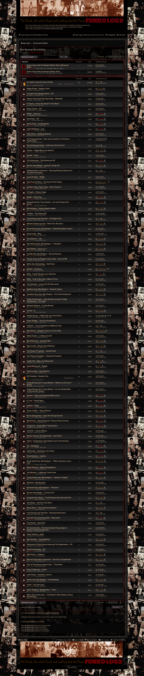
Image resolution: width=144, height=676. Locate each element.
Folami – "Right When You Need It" (40, 150)
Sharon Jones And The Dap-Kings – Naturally (44, 99)
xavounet (31, 215)
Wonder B (40, 52)
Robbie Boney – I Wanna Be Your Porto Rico (44, 316)
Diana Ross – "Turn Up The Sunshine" (42, 508)
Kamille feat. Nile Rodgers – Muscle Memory (44, 254)
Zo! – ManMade (33, 446)
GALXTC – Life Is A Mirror (37, 431)
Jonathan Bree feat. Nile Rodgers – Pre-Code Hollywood (49, 294)
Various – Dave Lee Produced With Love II (43, 395)
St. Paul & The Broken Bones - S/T (40, 94)
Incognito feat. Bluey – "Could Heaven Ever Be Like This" (49, 498)
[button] (106, 57)
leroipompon (101, 330)
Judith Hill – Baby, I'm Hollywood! (40, 361)
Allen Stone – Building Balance (39, 134)
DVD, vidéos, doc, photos (56, 68)
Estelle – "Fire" (32, 155)
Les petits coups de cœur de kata (40, 82)
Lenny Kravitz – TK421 (35, 177)
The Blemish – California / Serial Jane (41, 472)
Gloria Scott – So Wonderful (38, 124)
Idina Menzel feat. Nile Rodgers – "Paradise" (44, 244)
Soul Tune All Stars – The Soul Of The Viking (44, 182)
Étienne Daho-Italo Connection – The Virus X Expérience (49, 559)
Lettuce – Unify (33, 406)
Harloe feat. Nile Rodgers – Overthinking (42, 580)
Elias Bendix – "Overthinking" (38, 539)
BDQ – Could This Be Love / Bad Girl (41, 274)
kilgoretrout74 (101, 138)
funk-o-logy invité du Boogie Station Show (43, 71)
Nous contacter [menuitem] (78, 640)
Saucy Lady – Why (34, 234)
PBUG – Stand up (34, 114)
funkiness (33, 52)
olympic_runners (103, 181)
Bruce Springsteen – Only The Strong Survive (45, 416)
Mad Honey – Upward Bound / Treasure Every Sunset (48, 421)
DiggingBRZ (32, 115)
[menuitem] (121, 35)
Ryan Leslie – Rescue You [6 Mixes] (41, 346)
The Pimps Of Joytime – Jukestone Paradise (44, 356)
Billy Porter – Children (35, 554)
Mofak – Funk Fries (34, 197)
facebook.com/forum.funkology (53, 29)
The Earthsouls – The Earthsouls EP (41, 160)
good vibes (32, 110)
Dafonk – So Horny (34, 269)
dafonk (31, 270)
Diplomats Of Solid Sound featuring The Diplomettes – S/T (49, 544)
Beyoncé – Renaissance (36, 482)
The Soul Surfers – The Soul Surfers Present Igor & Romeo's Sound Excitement (47, 529)
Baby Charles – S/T (34, 109)
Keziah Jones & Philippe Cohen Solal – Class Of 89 (47, 259)
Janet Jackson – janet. (35, 534)
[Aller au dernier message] (103, 65)
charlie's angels (102, 268)
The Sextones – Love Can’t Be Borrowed (43, 284)
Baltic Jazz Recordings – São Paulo (41, 264)
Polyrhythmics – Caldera (36, 456)
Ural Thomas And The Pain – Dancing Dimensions (46, 513)
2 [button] (111, 56)
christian (100, 88)
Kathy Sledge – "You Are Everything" (41, 321)
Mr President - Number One (37, 376)
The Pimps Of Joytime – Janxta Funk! (41, 351)
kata (30, 85)
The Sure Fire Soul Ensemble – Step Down (43, 518)
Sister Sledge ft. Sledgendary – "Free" (41, 590)
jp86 (99, 71)
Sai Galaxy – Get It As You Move (39, 503)
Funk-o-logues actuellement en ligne (41, 613)
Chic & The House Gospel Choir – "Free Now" (45, 564)
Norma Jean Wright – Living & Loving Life (43, 165)
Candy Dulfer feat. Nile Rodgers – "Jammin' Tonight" (47, 477)
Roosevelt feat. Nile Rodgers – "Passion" (43, 488)
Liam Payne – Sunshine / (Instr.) (39, 575)
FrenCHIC (31, 152)
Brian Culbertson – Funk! (37, 570)
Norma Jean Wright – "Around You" (41, 493)
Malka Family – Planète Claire (38, 88)
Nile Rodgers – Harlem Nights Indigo (41, 208)
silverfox (100, 273)
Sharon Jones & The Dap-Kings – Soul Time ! (44, 436)
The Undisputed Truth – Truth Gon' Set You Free (46, 145)
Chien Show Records (34, 317)
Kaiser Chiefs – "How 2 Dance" (39, 411)
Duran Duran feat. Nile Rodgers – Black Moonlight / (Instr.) (49, 229)
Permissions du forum (33, 622)
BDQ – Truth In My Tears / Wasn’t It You (42, 279)
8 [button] (120, 56)
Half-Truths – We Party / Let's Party (40, 451)
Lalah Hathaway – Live (35, 129)
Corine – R (31, 311)
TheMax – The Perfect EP (36, 213)
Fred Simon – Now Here (36, 523)
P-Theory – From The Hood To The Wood (43, 104)
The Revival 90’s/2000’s (33, 49)
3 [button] (113, 56)
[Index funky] (72, 11)
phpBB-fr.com (74, 666)
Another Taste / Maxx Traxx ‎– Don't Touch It (44, 187)
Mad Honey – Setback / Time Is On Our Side (44, 331)
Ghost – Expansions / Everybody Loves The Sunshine (48, 441)
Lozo (99, 145)
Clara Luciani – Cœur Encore (38, 371)
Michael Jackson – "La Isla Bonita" (40, 306)
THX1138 (100, 186)
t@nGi (100, 361)
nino (30, 379)
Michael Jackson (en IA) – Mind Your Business (45, 224)
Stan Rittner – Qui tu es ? (37, 249)
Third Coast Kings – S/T (36, 549)
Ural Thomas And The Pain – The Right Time (44, 219)
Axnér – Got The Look (35, 585)
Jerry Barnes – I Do (34, 239)
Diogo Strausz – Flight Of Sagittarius (41, 467)
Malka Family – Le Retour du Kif (39, 336)
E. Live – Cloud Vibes (35, 401)
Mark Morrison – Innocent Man (39, 341)
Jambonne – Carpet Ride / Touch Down (42, 426)
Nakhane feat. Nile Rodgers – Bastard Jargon (44, 289)
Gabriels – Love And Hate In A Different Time (44, 326)
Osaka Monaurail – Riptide (37, 366)
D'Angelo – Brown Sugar (36, 192)
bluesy (100, 65)
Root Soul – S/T (33, 119)
